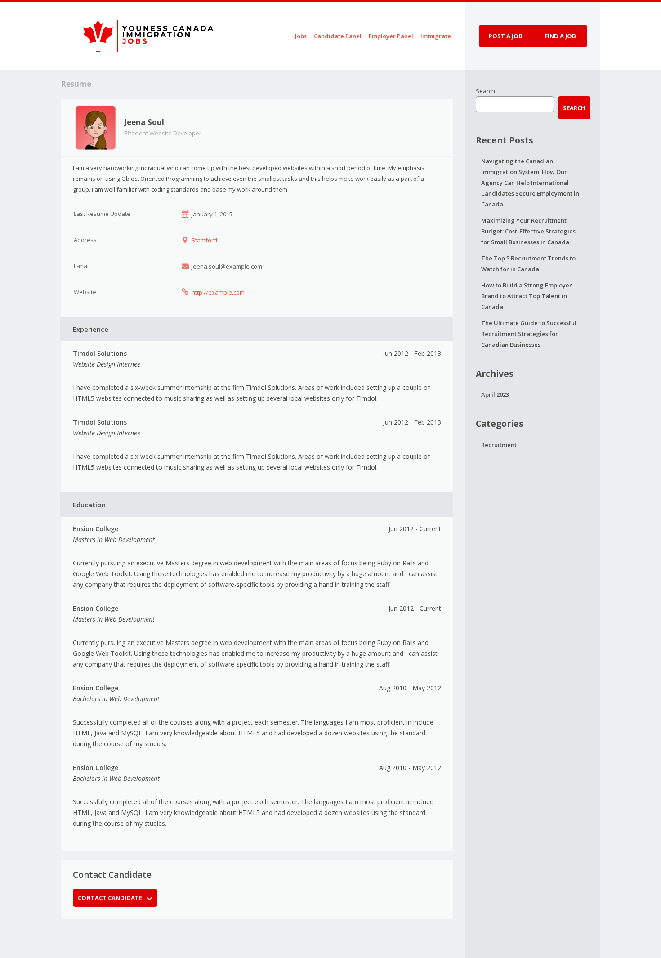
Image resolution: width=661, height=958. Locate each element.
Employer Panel (391, 36)
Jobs (301, 36)
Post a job (506, 36)
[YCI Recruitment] (139, 34)
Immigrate (435, 36)
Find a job (560, 36)
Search (485, 91)
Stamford (204, 240)
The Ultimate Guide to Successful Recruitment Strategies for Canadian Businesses (528, 334)
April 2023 (495, 394)
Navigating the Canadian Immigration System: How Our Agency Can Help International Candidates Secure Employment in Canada (530, 182)
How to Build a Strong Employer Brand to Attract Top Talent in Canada (526, 296)
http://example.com (218, 292)
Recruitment (499, 445)
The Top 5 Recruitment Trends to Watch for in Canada (528, 263)
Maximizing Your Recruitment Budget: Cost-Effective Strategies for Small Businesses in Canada (528, 231)
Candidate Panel (338, 36)
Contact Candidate (110, 898)
